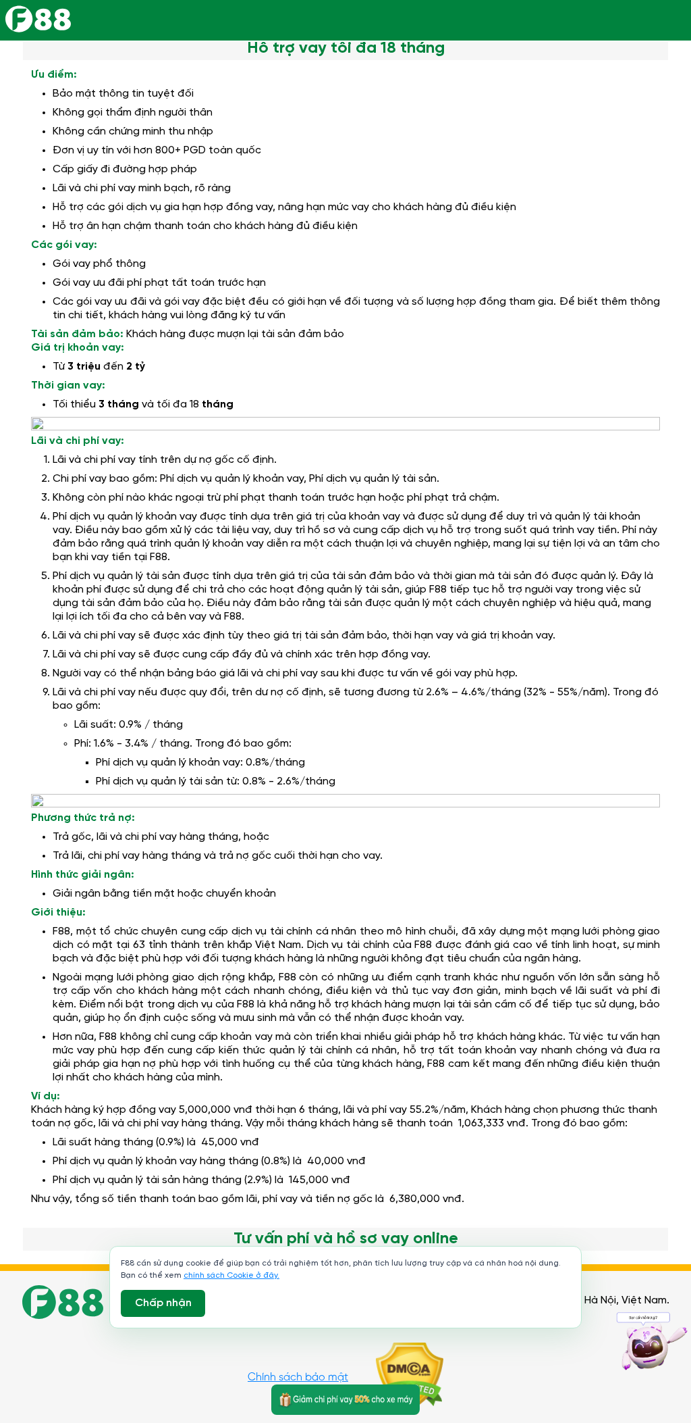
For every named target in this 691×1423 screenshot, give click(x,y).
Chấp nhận (163, 1303)
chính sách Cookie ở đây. (231, 1275)
